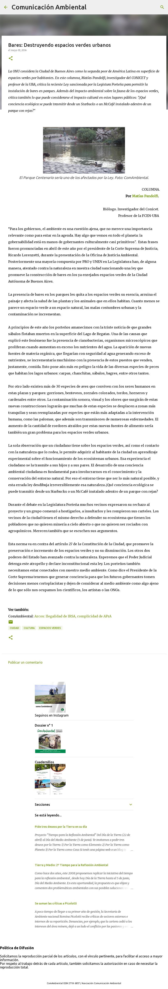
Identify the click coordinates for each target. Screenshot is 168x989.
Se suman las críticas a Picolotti (56, 903)
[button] (10, 58)
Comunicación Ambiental (48, 7)
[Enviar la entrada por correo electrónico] (10, 623)
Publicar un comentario (25, 662)
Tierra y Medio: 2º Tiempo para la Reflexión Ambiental (71, 865)
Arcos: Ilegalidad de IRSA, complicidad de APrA (72, 616)
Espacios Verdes (50, 628)
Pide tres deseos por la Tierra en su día (61, 826)
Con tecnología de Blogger (86, 975)
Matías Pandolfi (145, 196)
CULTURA (29, 628)
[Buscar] (92, 7)
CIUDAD (14, 628)
